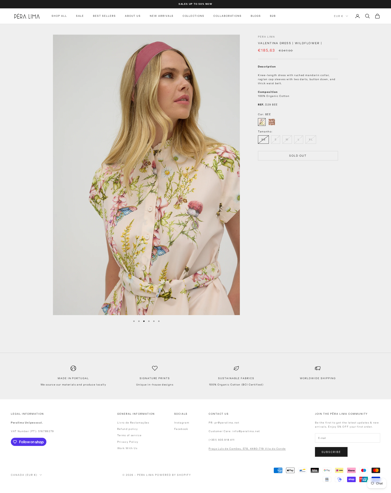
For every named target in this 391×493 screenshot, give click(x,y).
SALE (80, 15)
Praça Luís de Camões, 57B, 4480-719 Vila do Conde (247, 448)
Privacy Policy (127, 441)
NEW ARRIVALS (161, 15)
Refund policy (127, 429)
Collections (193, 15)
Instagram (181, 422)
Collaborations (227, 15)
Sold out (298, 156)
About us (133, 15)
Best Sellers (104, 15)
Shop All (59, 15)
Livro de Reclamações (133, 422)
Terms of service (129, 435)
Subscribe (331, 452)
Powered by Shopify (173, 474)
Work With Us (127, 448)
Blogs (256, 15)
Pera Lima (266, 36)
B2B (273, 15)
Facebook (181, 429)
